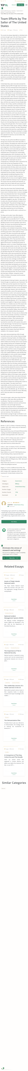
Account (14, 5)
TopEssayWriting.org (6, 10)
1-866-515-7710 (1, 1)
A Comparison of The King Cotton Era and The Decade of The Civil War (13, 756)
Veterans (3, 788)
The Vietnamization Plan (12, 720)
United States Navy (10, 12)
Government (20, 10)
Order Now (20, 5)
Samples (14, 10)
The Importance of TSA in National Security (12, 652)
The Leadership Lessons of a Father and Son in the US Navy (13, 687)
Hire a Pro (12, 558)
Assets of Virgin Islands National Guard (12, 582)
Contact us (5, 1)
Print (21, 30)
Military (2, 12)
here (24, 1)
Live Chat (3, 1)
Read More (14, 599)
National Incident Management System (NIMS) (13, 617)
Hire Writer (14, 521)
